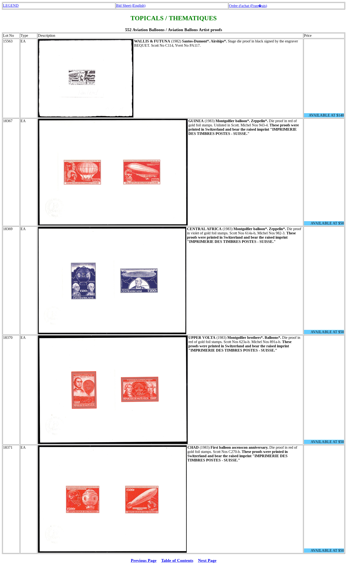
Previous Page (144, 560)
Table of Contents (177, 560)
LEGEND (11, 6)
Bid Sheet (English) (130, 6)
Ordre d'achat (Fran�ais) (248, 6)
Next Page (207, 560)
